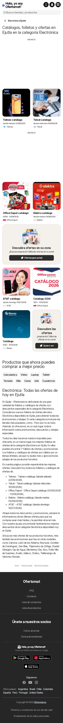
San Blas (23, 546)
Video (24, 374)
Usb (36, 380)
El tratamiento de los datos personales (31, 716)
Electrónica (48, 408)
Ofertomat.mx (40, 702)
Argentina (23, 689)
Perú (14, 692)
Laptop (35, 374)
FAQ (31, 590)
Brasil (32, 689)
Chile (39, 689)
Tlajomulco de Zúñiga (40, 546)
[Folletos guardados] (46, 4)
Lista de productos (31, 608)
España (7, 692)
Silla (18, 380)
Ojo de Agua (18, 549)
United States (36, 692)
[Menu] (58, 4)
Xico (45, 549)
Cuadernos (48, 380)
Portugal (23, 692)
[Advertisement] (31, 62)
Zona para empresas (31, 636)
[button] (52, 4)
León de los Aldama (28, 542)
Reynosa (44, 542)
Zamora (13, 542)
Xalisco (27, 553)
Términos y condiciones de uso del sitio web (31, 710)
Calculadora (10, 374)
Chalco (35, 553)
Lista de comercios (31, 602)
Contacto (31, 596)
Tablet (46, 374)
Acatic (19, 553)
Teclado (8, 380)
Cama (27, 380)
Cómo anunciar (31, 630)
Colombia (48, 689)
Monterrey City (34, 549)
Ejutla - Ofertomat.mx (16, 401)
